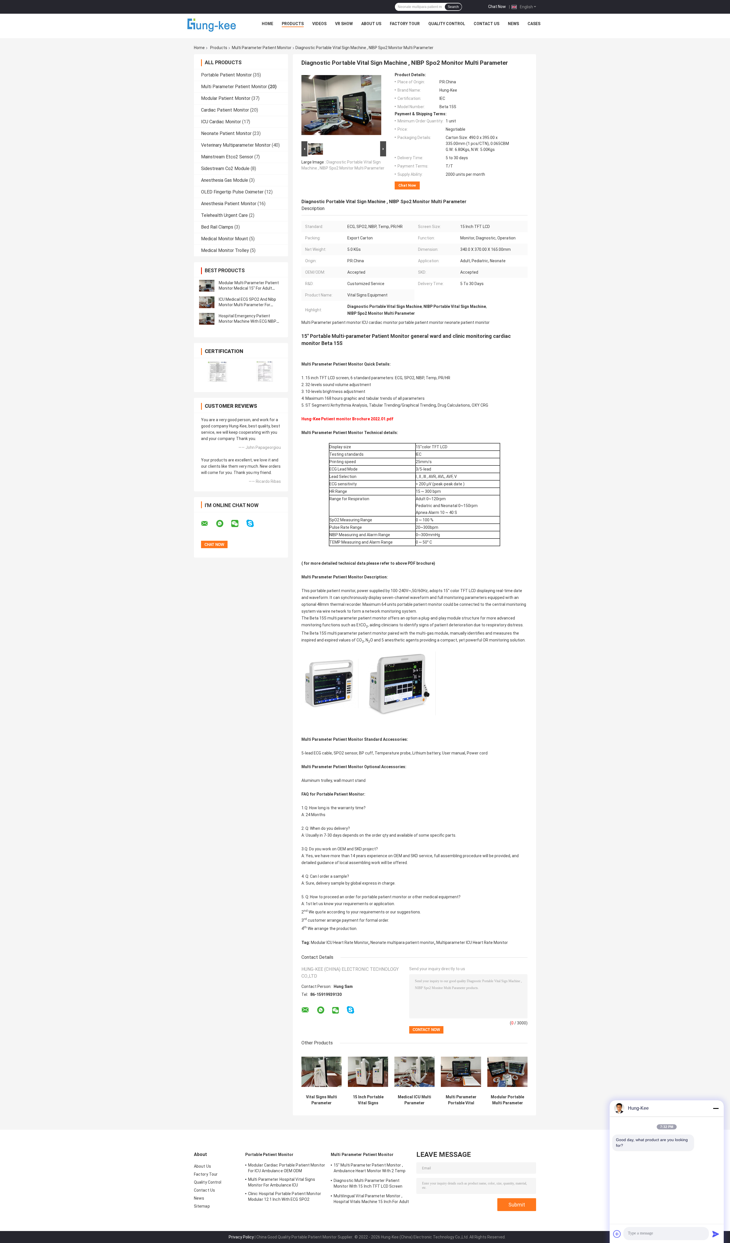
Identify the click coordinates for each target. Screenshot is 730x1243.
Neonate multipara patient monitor (402, 942)
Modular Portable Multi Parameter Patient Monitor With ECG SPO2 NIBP (507, 1100)
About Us (371, 23)
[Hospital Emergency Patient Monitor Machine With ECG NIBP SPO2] (206, 319)
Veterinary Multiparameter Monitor (236, 145)
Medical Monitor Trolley (225, 250)
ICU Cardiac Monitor (221, 121)
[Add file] (617, 1234)
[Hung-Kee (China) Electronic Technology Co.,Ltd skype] (253, 523)
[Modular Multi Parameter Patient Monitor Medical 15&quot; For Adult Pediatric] (206, 285)
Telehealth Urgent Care (224, 215)
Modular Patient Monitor (225, 98)
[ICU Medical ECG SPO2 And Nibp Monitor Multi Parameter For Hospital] (206, 302)
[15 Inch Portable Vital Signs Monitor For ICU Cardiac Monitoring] (368, 1072)
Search (453, 7)
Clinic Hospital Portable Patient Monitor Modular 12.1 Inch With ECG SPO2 (284, 1196)
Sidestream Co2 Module (225, 168)
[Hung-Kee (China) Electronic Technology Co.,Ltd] (212, 25)
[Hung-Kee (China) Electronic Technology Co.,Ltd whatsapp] (223, 523)
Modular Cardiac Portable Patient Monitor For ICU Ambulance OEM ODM (286, 1168)
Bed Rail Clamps (217, 227)
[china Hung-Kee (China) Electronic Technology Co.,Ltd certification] (217, 371)
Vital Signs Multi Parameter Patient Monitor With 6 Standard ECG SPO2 (321, 1100)
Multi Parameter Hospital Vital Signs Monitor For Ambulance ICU (281, 1182)
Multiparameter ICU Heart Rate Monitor (472, 942)
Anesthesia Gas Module (224, 180)
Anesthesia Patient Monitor (228, 203)
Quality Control (446, 23)
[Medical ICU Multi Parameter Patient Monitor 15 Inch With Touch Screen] (414, 1072)
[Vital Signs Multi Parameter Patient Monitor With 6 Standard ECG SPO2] (321, 1072)
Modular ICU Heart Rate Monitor (339, 942)
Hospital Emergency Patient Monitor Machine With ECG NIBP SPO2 (247, 321)
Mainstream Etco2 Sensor (227, 157)
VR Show (344, 23)
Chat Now (497, 6)
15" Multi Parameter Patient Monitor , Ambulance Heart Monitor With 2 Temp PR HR (370, 1169)
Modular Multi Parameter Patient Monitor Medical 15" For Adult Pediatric (249, 288)
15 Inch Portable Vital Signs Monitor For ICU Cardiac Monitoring (368, 1100)
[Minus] (715, 1108)
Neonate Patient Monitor (226, 133)
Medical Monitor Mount (224, 238)
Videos (319, 23)
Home (267, 23)
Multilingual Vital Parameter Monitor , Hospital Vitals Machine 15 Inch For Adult (371, 1199)
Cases (534, 23)
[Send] (715, 1234)
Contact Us (486, 23)
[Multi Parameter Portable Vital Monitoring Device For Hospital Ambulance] (461, 1072)
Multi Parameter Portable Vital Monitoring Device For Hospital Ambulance (461, 1100)
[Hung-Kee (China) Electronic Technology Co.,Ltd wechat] (238, 523)
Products (293, 23)
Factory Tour (405, 23)
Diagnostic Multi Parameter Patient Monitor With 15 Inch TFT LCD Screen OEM (368, 1184)
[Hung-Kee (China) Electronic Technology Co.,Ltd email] (208, 523)
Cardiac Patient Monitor (225, 110)
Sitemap (202, 1206)
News (513, 23)
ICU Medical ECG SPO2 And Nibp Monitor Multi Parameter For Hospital (247, 304)
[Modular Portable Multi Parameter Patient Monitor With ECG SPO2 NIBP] (507, 1072)
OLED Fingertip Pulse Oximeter (232, 192)
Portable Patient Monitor (226, 75)
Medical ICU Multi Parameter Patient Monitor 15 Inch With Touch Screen (414, 1100)
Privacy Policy (241, 1237)
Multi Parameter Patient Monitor (261, 47)
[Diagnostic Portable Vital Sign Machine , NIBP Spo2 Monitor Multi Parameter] (341, 106)
